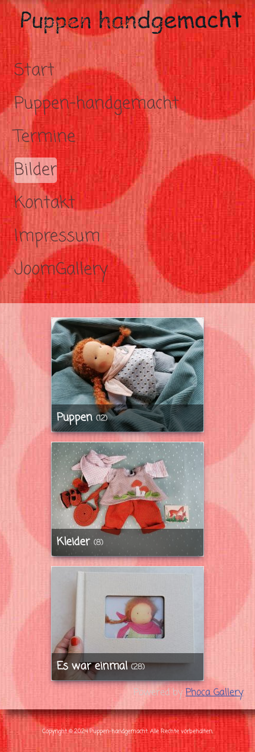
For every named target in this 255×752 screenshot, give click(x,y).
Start (34, 70)
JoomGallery (61, 269)
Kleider (73, 542)
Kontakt (44, 203)
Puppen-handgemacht (96, 104)
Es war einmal (92, 666)
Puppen (75, 418)
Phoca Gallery (214, 693)
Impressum (57, 236)
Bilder (35, 170)
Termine (44, 137)
